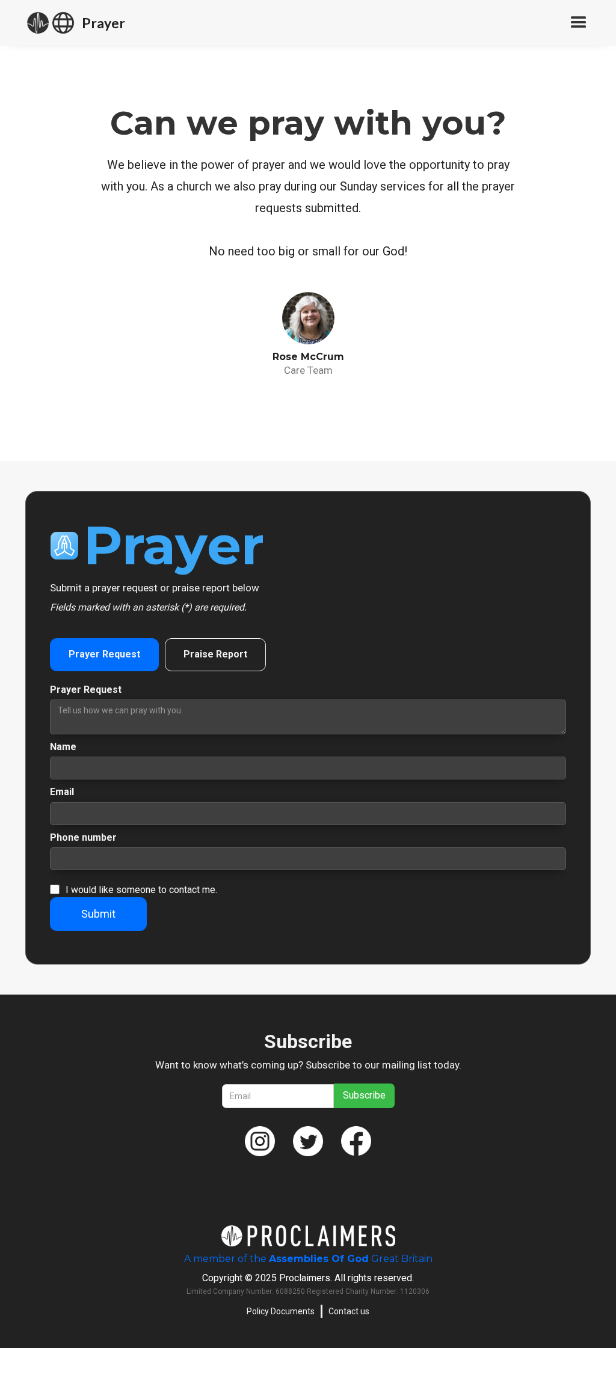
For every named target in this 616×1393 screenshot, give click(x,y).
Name (63, 746)
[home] (50, 23)
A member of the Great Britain (308, 1258)
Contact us (348, 1311)
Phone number (83, 837)
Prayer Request (86, 689)
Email (62, 791)
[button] (573, 23)
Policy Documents (281, 1311)
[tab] (104, 654)
